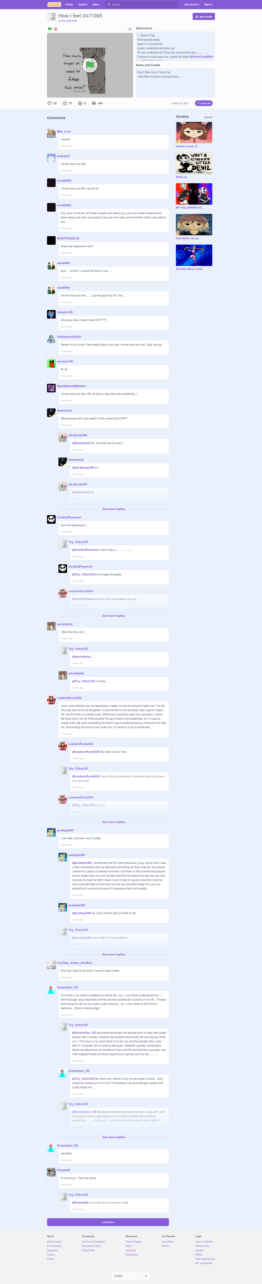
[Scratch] (54, 4)
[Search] (108, 4)
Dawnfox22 (64, 410)
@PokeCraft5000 (201, 57)
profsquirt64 (65, 830)
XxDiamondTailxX (69, 337)
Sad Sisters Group (187, 238)
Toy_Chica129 (69, 20)
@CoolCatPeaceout (85, 550)
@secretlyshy (81, 656)
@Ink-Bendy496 (83, 467)
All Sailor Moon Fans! (189, 269)
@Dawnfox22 (81, 443)
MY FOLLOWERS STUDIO (190, 207)
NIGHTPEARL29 (68, 238)
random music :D (186, 146)
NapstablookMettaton (71, 386)
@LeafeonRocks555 (86, 752)
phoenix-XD (65, 361)
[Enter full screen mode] (130, 29)
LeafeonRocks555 (80, 591)
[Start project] (50, 29)
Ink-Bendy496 (77, 435)
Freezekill (63, 1170)
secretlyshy (65, 624)
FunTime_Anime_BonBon (74, 963)
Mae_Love (64, 131)
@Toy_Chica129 (83, 574)
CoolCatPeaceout (69, 517)
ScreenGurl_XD (67, 987)
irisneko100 (65, 312)
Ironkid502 (64, 180)
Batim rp (181, 177)
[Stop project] (55, 29)
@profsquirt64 (82, 863)
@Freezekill (80, 1202)
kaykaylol (63, 156)
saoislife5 (63, 263)
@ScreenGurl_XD (84, 1033)
